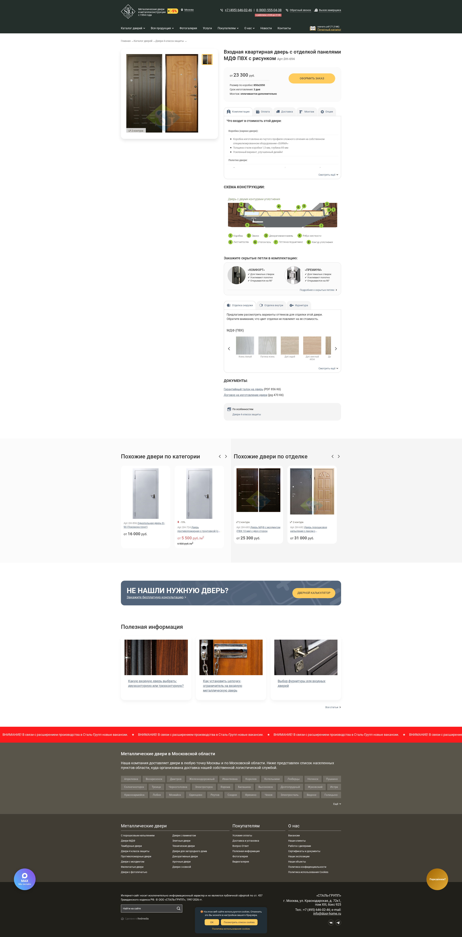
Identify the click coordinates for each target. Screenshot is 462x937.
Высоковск (265, 787)
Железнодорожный (202, 779)
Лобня (157, 795)
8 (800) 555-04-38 (269, 10)
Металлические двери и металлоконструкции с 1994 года (152, 12)
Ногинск (313, 779)
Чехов (269, 795)
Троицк (156, 787)
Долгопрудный (290, 787)
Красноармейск (134, 795)
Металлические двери (144, 825)
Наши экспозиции (299, 856)
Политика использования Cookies (308, 872)
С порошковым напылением (137, 835)
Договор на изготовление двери (245, 395)
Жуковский (315, 787)
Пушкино (332, 779)
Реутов (215, 795)
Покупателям (246, 825)
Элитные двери (181, 840)
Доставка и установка (245, 840)
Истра (334, 787)
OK (211, 922)
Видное (311, 795)
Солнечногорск (134, 787)
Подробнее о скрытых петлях (317, 290)
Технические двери (183, 845)
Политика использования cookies (231, 928)
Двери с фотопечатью (134, 872)
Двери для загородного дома (189, 851)
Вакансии (294, 835)
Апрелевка (131, 779)
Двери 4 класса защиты (246, 414)
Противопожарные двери (136, 856)
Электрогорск (204, 787)
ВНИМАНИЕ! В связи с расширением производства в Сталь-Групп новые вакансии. (176, 734)
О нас (294, 825)
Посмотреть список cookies (239, 922)
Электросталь (289, 795)
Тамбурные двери (131, 845)
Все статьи (331, 707)
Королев (251, 779)
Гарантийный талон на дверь (243, 389)
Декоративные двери (185, 856)
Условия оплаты (242, 835)
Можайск (175, 795)
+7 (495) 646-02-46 (238, 10)
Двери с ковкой (181, 866)
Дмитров (176, 779)
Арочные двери (181, 861)
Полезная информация (246, 851)
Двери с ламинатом (184, 835)
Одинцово (195, 795)
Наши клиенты (297, 840)
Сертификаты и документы (304, 851)
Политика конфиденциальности (307, 866)
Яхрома (225, 787)
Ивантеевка (229, 779)
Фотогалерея (240, 856)
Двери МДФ (128, 840)
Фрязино (250, 795)
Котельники (272, 779)
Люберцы (293, 779)
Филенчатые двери (132, 866)
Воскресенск (154, 779)
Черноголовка (178, 787)
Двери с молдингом (132, 861)
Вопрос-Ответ (240, 845)
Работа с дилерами (299, 845)
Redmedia (143, 918)
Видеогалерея (240, 861)
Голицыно (331, 795)
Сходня (232, 795)
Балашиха (244, 787)
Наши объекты (297, 861)
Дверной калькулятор (313, 593)
